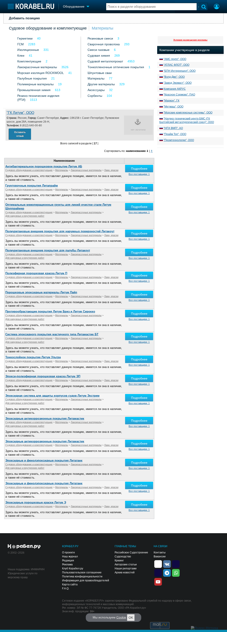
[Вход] (216, 7)
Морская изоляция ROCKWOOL (40, 73)
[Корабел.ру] (24, 546)
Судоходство (123, 556)
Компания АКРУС (175, 88)
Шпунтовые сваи (100, 73)
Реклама (67, 564)
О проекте (68, 552)
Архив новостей (125, 572)
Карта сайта (70, 584)
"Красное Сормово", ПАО (179, 94)
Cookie (121, 617)
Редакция (68, 560)
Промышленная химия (34, 90)
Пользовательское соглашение (82, 572)
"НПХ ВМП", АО (173, 128)
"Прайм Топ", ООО (175, 134)
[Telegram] (166, 572)
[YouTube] (158, 581)
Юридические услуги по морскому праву (22, 575)
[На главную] (31, 6)
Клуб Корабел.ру (72, 568)
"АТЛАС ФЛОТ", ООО (176, 64)
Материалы (102, 28)
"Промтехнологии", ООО (179, 140)
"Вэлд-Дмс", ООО (174, 76)
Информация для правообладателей (85, 580)
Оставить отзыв (20, 134)
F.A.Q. (65, 588)
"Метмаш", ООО (173, 106)
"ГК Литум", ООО (20, 113)
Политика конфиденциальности (82, 576)
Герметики (25, 38)
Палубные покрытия (32, 78)
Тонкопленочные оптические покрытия (116, 67)
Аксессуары (96, 90)
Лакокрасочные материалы (37, 67)
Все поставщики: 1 (139, 174)
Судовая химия (99, 55)
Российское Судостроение (131, 552)
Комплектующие (29, 61)
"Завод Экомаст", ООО (178, 82)
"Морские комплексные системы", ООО (188, 112)
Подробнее (139, 168)
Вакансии (160, 556)
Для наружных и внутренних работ (24, 216)
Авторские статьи (126, 564)
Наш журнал (70, 556)
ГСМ (20, 44)
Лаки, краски (111, 170)
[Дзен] (158, 563)
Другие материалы (101, 84)
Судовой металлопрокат (105, 61)
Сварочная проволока (104, 44)
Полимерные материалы (35, 84)
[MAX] (158, 572)
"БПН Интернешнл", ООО (180, 70)
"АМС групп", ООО (175, 59)
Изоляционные (28, 50)
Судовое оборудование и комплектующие (48, 28)
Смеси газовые (99, 50)
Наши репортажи (126, 568)
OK (131, 617)
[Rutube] (175, 563)
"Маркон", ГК (171, 100)
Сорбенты (95, 95)
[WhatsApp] (175, 572)
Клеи (20, 55)
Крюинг (119, 560)
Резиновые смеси (100, 38)
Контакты (160, 552)
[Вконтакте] (166, 563)
